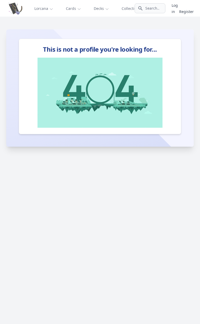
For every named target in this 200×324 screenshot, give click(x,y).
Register (186, 11)
